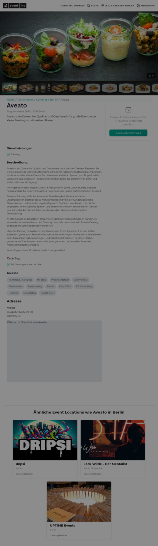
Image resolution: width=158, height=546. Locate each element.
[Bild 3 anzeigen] (43, 88)
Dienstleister (25, 99)
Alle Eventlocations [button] (128, 133)
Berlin (54, 99)
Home (10, 99)
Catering (41, 99)
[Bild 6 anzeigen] (93, 88)
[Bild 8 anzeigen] (126, 88)
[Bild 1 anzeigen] (9, 88)
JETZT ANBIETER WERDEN (119, 5)
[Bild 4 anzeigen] (59, 88)
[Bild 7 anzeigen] (109, 88)
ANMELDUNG (148, 5)
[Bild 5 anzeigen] (76, 88)
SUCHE (95, 5)
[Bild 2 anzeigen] (26, 88)
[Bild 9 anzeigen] (143, 88)
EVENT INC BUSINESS (73, 5)
